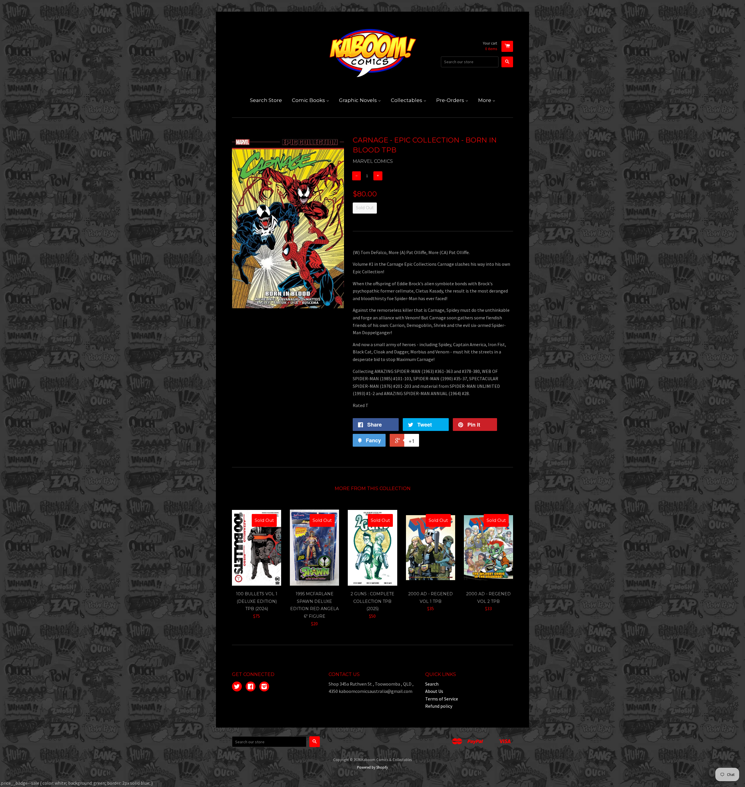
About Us (434, 691)
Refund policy (438, 706)
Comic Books (309, 100)
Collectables (407, 100)
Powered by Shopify (372, 767)
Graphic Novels (358, 100)
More (485, 100)
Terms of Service (441, 699)
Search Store (266, 100)
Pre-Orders (450, 100)
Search (432, 684)
